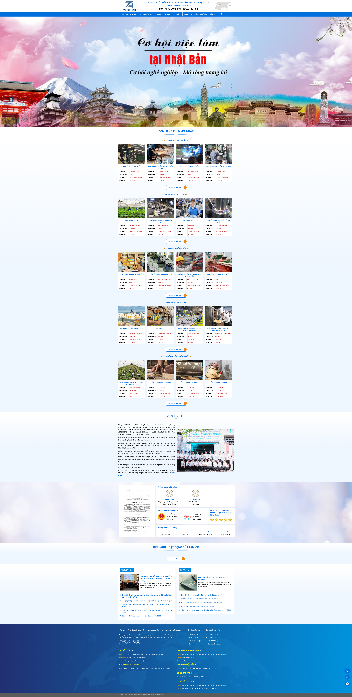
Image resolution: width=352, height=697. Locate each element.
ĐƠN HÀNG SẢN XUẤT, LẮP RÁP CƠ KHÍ (218, 221)
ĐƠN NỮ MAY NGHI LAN (190, 220)
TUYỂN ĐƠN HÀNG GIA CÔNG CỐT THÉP (160, 221)
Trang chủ (124, 14)
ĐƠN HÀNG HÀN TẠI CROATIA (189, 382)
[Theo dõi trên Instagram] (125, 642)
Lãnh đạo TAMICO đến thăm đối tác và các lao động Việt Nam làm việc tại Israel (147, 611)
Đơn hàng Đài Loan (176, 194)
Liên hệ (212, 14)
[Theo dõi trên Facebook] (121, 642)
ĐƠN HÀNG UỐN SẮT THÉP (132, 166)
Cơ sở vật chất (193, 637)
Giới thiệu (133, 14)
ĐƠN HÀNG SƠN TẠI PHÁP (218, 382)
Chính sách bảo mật (214, 644)
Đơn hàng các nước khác (176, 356)
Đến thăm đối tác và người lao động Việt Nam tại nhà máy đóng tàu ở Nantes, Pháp (145, 605)
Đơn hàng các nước (146, 14)
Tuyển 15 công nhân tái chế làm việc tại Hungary (189, 329)
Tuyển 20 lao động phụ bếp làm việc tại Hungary (218, 329)
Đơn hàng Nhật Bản (176, 140)
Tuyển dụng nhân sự (200, 14)
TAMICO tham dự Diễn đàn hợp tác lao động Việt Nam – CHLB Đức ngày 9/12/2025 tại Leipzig (156, 578)
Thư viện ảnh (187, 14)
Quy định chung (213, 641)
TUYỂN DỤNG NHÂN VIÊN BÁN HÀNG (132, 274)
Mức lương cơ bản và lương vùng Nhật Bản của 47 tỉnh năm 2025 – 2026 (206, 610)
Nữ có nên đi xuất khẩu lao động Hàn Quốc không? (198, 606)
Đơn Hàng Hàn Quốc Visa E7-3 (161, 274)
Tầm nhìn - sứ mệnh (194, 641)
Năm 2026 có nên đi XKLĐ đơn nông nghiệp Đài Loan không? (201, 602)
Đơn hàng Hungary (176, 302)
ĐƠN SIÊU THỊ (160, 328)
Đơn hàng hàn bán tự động (189, 166)
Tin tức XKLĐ (185, 570)
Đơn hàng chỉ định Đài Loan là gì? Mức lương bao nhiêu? (214, 578)
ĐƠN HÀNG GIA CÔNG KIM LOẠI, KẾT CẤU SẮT (160, 167)
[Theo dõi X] (129, 642)
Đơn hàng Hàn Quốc (176, 248)
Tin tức (177, 14)
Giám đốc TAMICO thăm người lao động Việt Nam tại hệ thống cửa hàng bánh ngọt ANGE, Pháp (147, 596)
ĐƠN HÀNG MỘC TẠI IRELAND (161, 382)
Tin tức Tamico (127, 570)
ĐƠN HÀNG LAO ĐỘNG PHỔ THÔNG (132, 328)
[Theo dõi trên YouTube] (138, 642)
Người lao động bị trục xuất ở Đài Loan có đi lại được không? (201, 595)
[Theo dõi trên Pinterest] (134, 642)
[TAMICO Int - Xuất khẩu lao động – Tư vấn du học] (129, 6)
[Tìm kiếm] (221, 14)
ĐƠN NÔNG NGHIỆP (131, 220)
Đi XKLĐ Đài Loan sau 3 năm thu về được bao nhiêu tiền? (200, 599)
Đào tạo (168, 14)
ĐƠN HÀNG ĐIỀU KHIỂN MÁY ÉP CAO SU (218, 167)
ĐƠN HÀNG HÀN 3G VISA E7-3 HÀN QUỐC (218, 275)
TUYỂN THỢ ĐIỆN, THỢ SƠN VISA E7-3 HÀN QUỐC (189, 275)
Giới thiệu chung (193, 634)
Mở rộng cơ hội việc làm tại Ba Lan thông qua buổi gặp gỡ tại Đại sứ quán (147, 601)
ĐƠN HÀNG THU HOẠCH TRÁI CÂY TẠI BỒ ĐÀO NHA (131, 383)
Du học (158, 14)
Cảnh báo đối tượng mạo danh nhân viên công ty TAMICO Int (142, 616)
